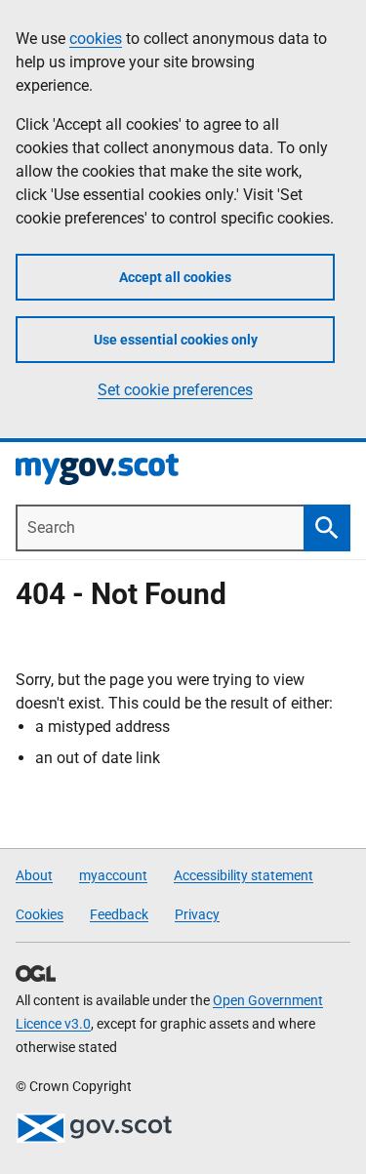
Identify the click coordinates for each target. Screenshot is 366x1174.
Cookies (39, 914)
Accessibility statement (243, 875)
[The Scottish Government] (94, 1128)
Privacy (197, 914)
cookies (95, 38)
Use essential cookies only (176, 339)
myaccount (113, 875)
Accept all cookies (175, 277)
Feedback (119, 914)
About (34, 875)
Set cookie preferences (175, 390)
